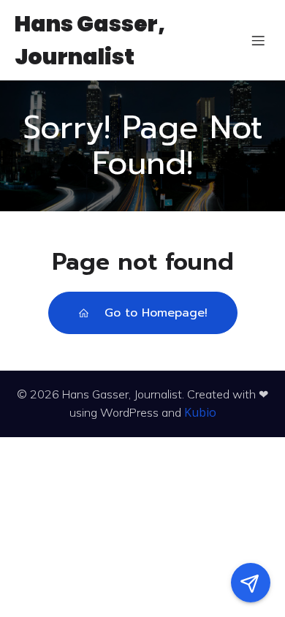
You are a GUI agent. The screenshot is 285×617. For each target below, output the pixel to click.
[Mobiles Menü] (258, 40)
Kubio (200, 412)
